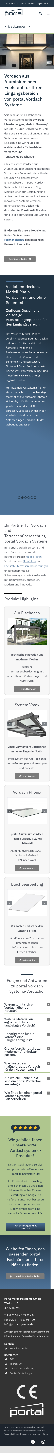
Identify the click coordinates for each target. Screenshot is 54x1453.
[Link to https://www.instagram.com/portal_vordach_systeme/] (43, 1442)
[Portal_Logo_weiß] (27, 1403)
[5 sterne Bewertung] (25, 1126)
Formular (37, 1336)
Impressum (16, 1363)
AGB (12, 1359)
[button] (9, 632)
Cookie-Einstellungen (21, 1373)
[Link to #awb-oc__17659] (40, 13)
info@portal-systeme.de (38, 3)
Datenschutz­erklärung (22, 1368)
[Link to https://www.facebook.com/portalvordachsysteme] (33, 1442)
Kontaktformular (19, 1348)
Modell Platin (34, 556)
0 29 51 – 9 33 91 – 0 (17, 3)
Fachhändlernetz (14, 239)
